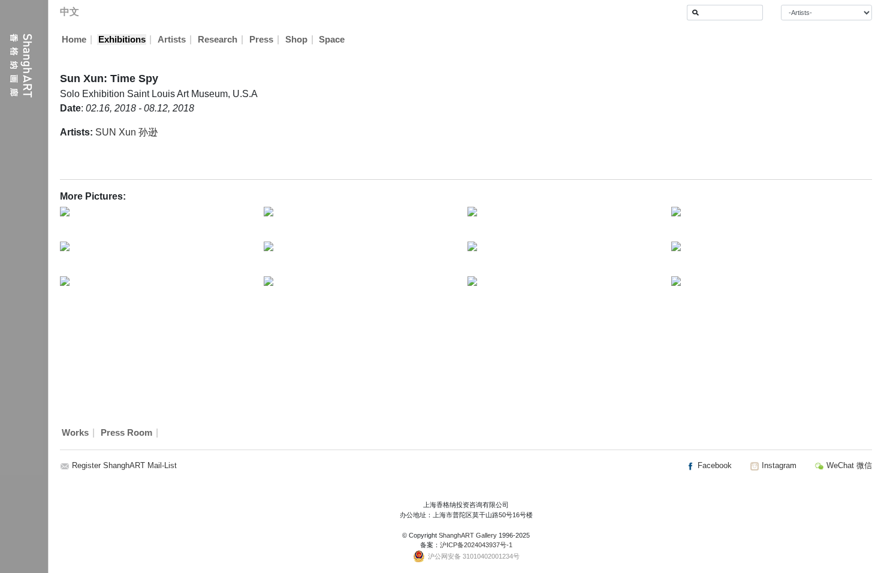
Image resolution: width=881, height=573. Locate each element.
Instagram (777, 465)
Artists (172, 39)
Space (332, 39)
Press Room (126, 433)
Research (217, 39)
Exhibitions (122, 39)
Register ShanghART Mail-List (124, 465)
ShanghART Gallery (468, 535)
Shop (296, 39)
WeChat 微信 (848, 465)
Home (74, 39)
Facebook (713, 465)
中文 (69, 12)
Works (75, 433)
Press (261, 39)
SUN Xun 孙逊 (126, 132)
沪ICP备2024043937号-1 (476, 544)
